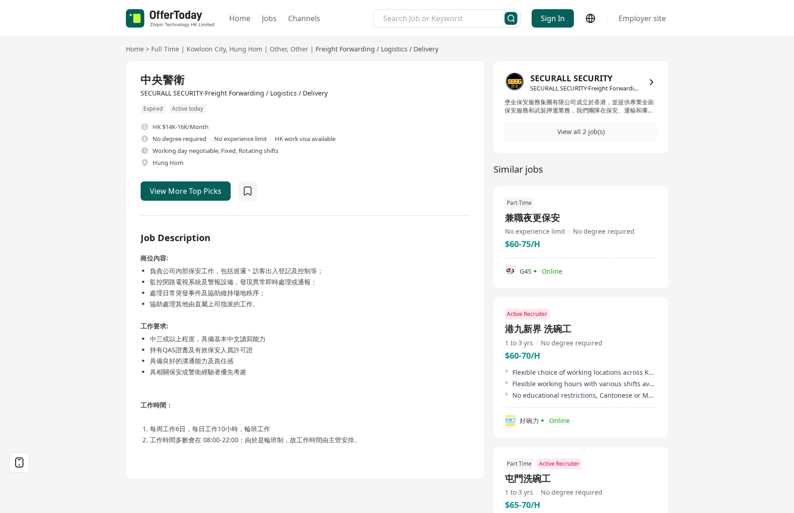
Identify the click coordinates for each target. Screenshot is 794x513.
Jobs (269, 18)
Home (239, 18)
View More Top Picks (185, 191)
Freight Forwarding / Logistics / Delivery (377, 49)
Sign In (553, 18)
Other (278, 49)
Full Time (165, 49)
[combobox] (444, 18)
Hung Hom (245, 49)
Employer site (642, 18)
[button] (581, 132)
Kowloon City (206, 49)
